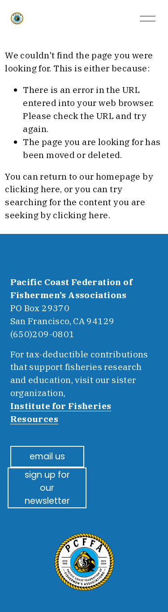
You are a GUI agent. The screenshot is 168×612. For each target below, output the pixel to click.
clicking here (32, 188)
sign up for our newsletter (47, 488)
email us (47, 456)
